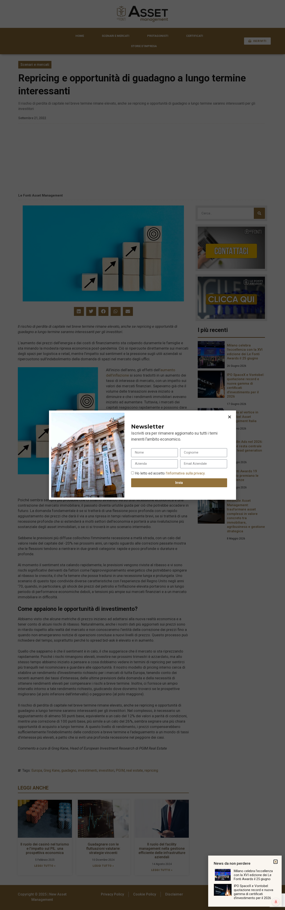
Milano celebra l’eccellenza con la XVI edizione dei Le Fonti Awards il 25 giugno (253, 875)
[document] (142, 455)
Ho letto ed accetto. (170, 473)
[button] (230, 417)
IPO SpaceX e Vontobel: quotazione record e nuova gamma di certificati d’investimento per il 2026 (253, 892)
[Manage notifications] (275, 902)
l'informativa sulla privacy (185, 473)
